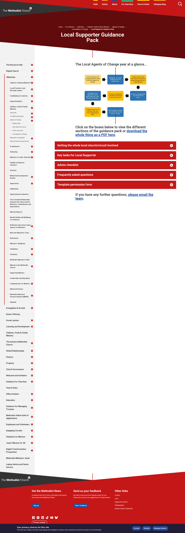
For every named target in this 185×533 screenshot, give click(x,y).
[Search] (180, 4)
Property (10, 363)
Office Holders (12, 394)
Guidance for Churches (16, 382)
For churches (127, 4)
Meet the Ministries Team (19, 233)
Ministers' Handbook (17, 243)
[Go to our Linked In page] (42, 517)
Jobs (116, 498)
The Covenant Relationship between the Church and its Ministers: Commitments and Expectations (20, 203)
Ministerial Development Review (19, 177)
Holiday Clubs (16, 123)
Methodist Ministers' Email (19, 260)
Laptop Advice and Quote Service (17, 465)
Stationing (13, 152)
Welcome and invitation (16, 375)
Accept (136, 528)
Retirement (14, 238)
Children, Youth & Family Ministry (98, 27)
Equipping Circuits (14, 430)
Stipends (13, 302)
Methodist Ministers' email (17, 458)
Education (10, 400)
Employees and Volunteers (18, 424)
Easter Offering (13, 314)
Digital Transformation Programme (16, 450)
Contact (117, 495)
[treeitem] (34, 65)
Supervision (14, 183)
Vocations (13, 254)
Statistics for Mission (15, 437)
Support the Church (121, 502)
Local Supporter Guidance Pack (102, 29)
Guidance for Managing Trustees (16, 407)
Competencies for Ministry (20, 284)
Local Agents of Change (80, 29)
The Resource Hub (14, 65)
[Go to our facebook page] (33, 517)
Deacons (13, 170)
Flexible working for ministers (17, 164)
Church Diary (12, 388)
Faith (95, 4)
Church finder (143, 4)
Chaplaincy (14, 249)
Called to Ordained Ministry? (20, 83)
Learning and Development (18, 326)
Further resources (17, 130)
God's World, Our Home (19, 127)
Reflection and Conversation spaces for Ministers (20, 226)
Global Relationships (15, 351)
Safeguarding (160, 4)
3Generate (13, 112)
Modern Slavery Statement (124, 508)
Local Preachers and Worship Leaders (17, 89)
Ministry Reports (16, 212)
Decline (146, 528)
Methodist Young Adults (17, 137)
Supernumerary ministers (19, 194)
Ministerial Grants (16, 289)
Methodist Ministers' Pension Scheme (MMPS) (19, 296)
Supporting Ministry (17, 273)
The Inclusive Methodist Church (16, 343)
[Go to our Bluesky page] (56, 517)
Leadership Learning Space (20, 278)
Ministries (80, 27)
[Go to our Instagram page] (38, 517)
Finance (9, 357)
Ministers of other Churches (20, 157)
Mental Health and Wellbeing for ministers (20, 218)
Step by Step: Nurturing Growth (19, 141)
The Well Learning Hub (17, 116)
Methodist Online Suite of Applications (17, 416)
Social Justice (12, 320)
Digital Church (12, 71)
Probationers (15, 146)
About (114, 4)
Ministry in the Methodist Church (19, 266)
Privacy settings (39, 522)
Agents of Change (118, 27)
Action (105, 4)
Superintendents (16, 101)
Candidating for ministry (19, 96)
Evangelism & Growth (15, 308)
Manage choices (160, 528)
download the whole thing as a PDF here (111, 133)
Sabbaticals (14, 189)
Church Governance (15, 369)
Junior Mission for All (15, 443)
